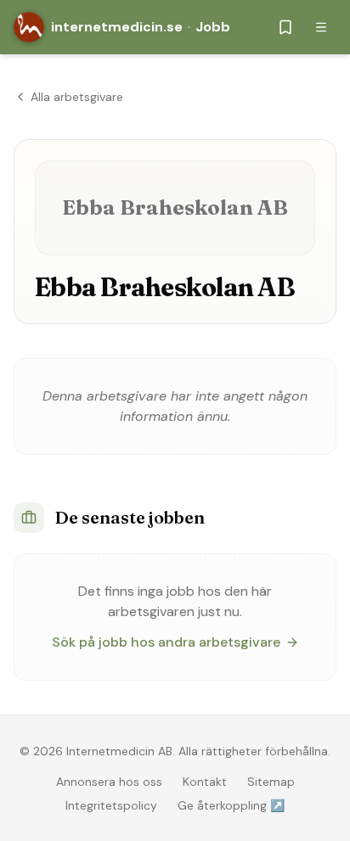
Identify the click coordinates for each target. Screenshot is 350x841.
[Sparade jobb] (285, 27)
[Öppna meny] (321, 27)
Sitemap (271, 781)
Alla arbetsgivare (77, 96)
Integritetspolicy (111, 805)
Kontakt (205, 781)
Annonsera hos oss (109, 781)
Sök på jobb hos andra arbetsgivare (166, 642)
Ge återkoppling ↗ (231, 805)
